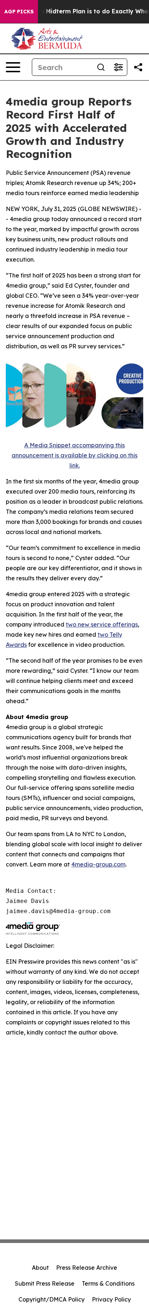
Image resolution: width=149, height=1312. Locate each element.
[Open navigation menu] (13, 67)
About (40, 1267)
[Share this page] (138, 67)
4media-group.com (98, 864)
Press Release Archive (86, 1267)
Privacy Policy (111, 1299)
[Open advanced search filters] (118, 67)
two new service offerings (102, 624)
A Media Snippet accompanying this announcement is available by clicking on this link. (74, 455)
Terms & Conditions (108, 1283)
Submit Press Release (44, 1283)
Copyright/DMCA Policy (51, 1299)
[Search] (101, 67)
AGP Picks (19, 11)
